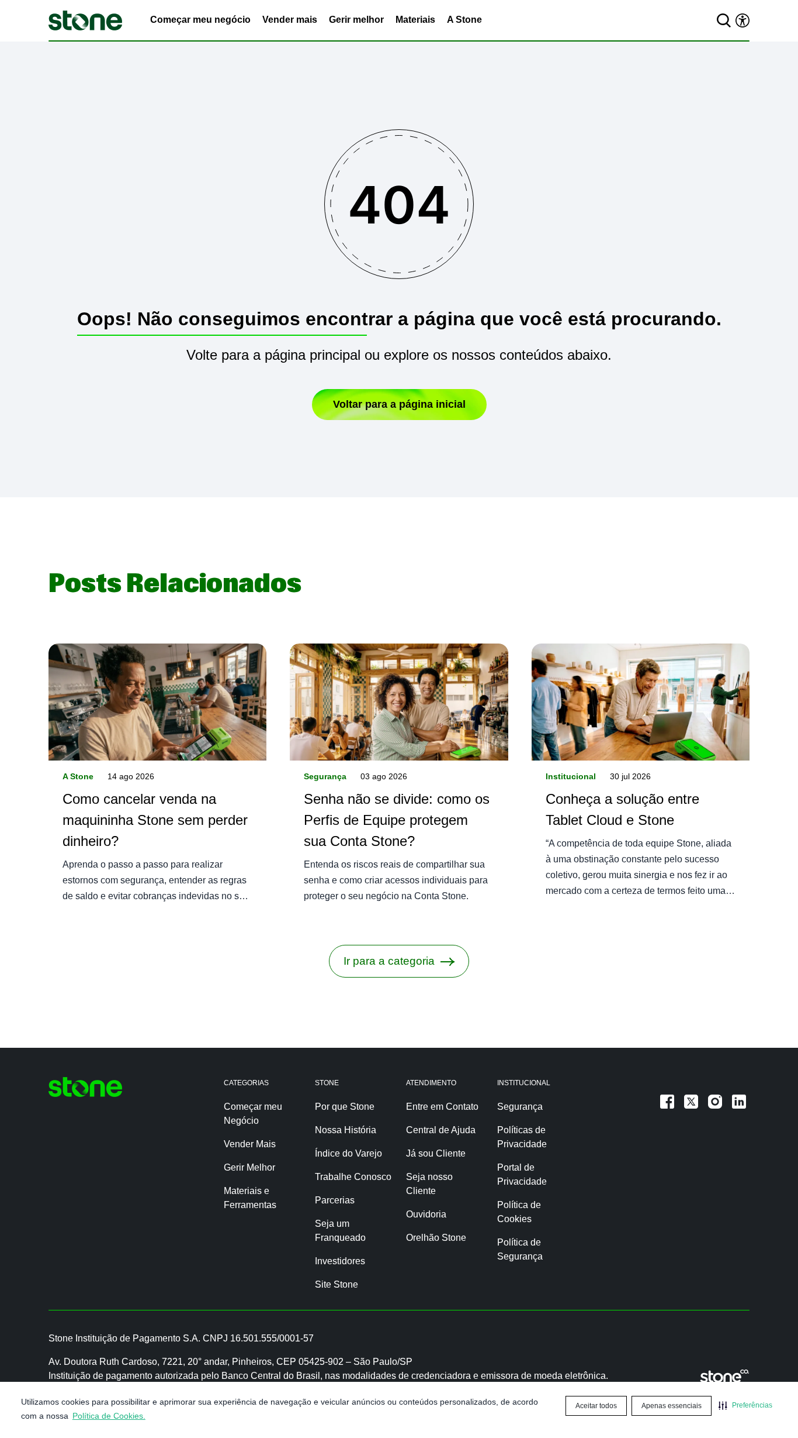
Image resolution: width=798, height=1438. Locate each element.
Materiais (415, 20)
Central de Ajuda (441, 1130)
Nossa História (345, 1130)
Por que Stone (344, 1107)
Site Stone (336, 1284)
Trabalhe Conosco (353, 1177)
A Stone (464, 20)
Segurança (325, 776)
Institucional (571, 776)
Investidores (340, 1261)
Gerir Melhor (249, 1167)
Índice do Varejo (348, 1153)
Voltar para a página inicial (399, 404)
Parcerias (335, 1200)
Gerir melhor (356, 20)
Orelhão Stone (436, 1238)
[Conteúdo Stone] (85, 20)
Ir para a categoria (389, 961)
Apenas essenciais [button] (671, 1406)
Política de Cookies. (108, 1415)
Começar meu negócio (200, 20)
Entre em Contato (442, 1107)
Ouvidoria (426, 1214)
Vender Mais (250, 1144)
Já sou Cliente (436, 1153)
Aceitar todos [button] (596, 1406)
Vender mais (289, 20)
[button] (745, 1405)
